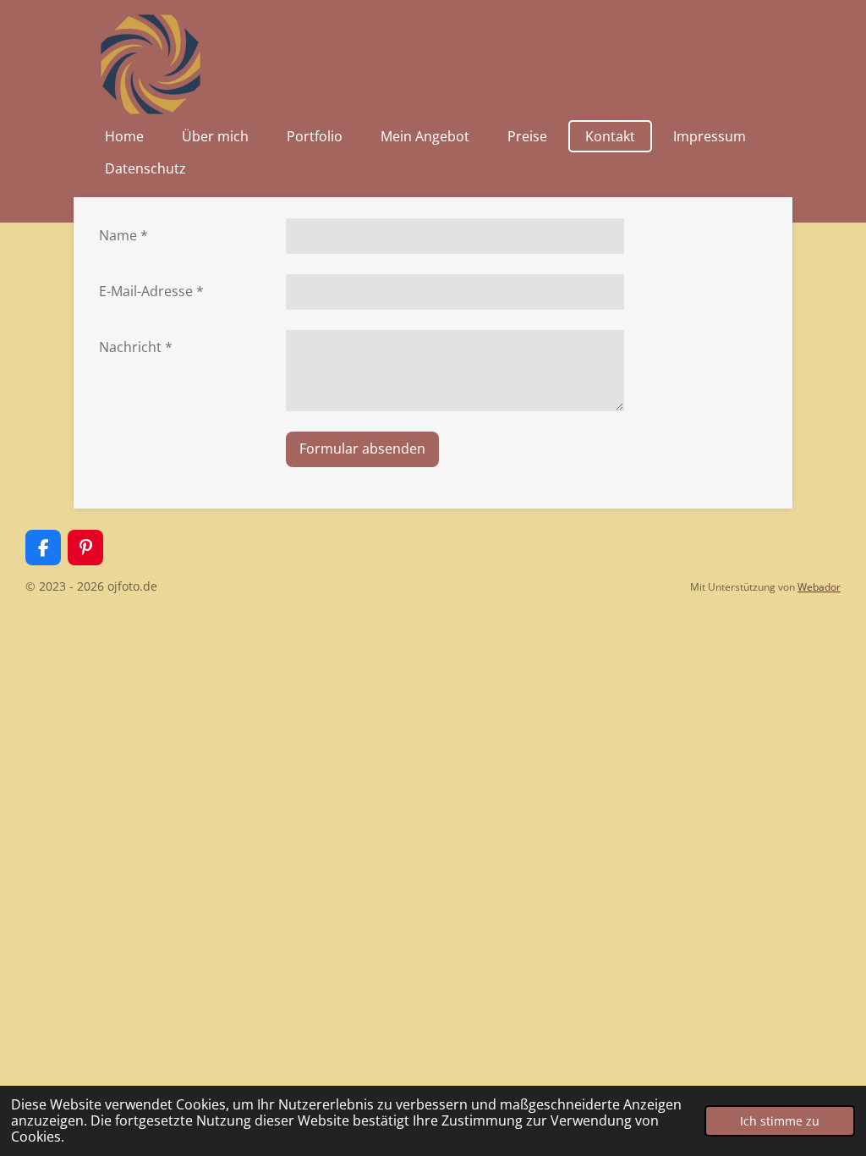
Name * (123, 235)
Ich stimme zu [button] (779, 1121)
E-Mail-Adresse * (151, 291)
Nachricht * (136, 347)
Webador (819, 587)
